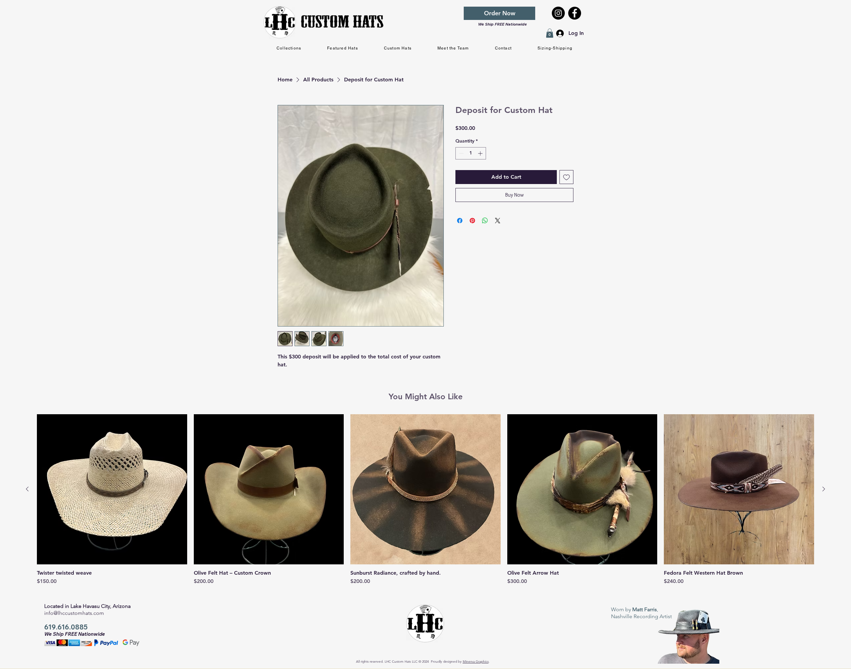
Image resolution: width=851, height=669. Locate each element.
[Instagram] (558, 13)
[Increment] (481, 153)
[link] (549, 33)
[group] (425, 503)
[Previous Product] (27, 489)
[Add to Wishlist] (566, 177)
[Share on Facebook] (460, 221)
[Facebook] (574, 13)
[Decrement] (460, 153)
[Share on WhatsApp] (485, 221)
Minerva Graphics (476, 661)
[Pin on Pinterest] (472, 221)
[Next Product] (824, 489)
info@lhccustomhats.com (74, 613)
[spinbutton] (471, 153)
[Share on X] (498, 221)
